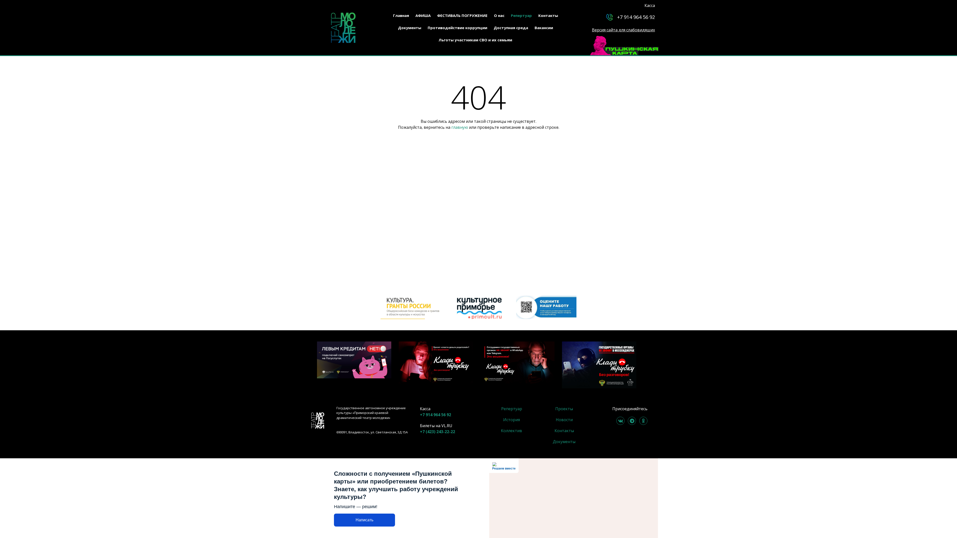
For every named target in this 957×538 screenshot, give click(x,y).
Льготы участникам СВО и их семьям (475, 39)
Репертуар (521, 15)
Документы (409, 27)
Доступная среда (511, 27)
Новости (564, 419)
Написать (364, 520)
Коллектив (511, 430)
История (511, 419)
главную (459, 127)
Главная (401, 15)
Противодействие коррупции (457, 27)
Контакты (548, 15)
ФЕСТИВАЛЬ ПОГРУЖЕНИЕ (462, 15)
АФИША (423, 15)
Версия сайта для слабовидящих (623, 30)
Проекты (564, 408)
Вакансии (544, 27)
